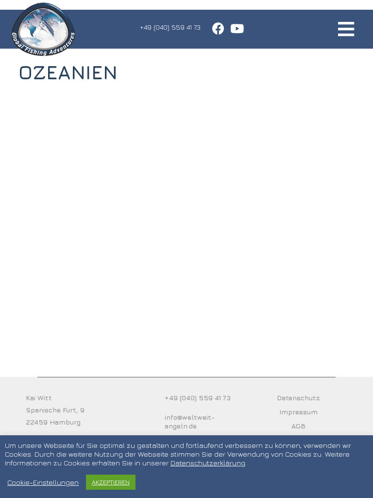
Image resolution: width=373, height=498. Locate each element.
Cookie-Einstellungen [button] (43, 482)
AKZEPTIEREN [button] (111, 482)
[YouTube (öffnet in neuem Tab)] (235, 28)
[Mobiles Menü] (346, 29)
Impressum (298, 412)
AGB (298, 426)
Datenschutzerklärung (207, 463)
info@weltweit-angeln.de (190, 421)
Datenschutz (298, 397)
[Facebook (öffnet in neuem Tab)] (218, 28)
